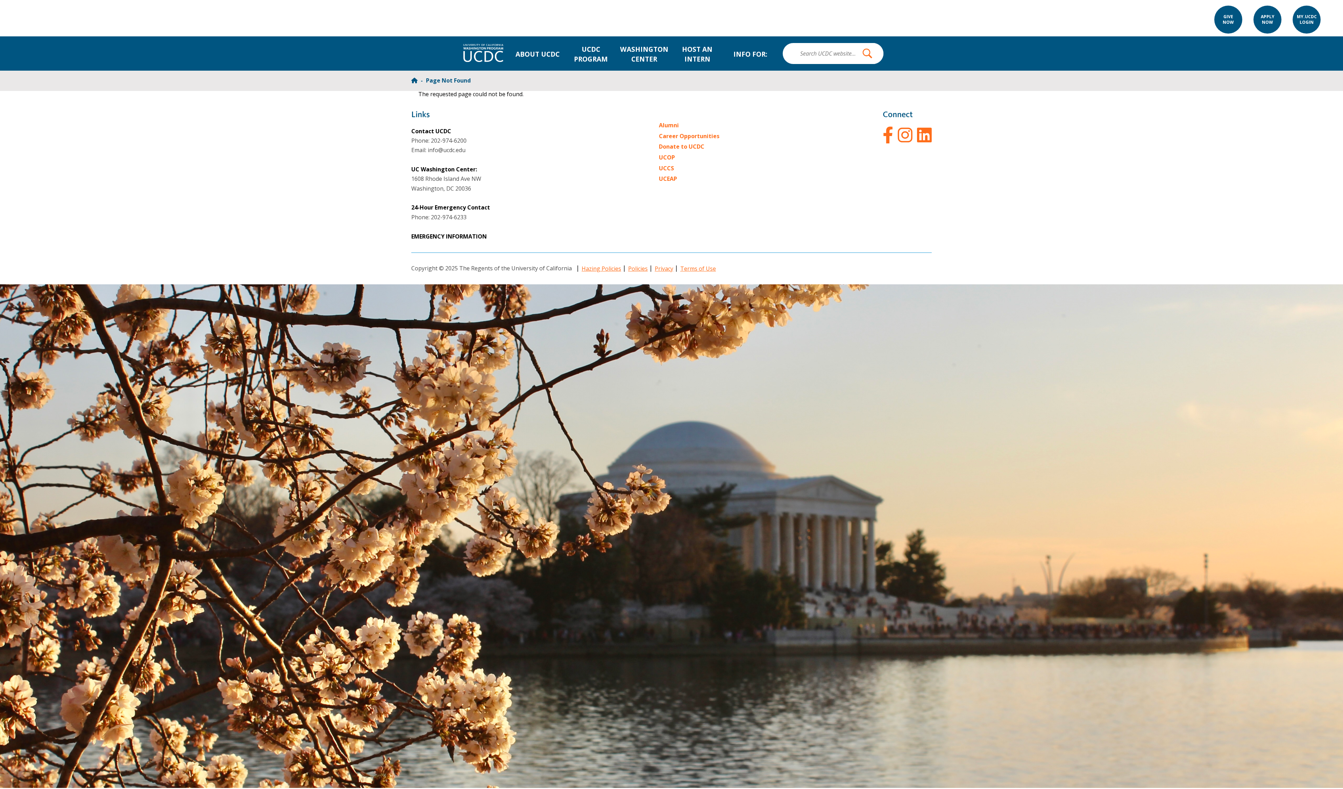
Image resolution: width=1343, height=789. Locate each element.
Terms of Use (698, 268)
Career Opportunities (689, 136)
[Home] (415, 80)
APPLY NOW (1267, 19)
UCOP (667, 157)
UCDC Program (591, 54)
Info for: (750, 54)
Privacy (664, 268)
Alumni (669, 125)
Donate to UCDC (681, 146)
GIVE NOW (1228, 19)
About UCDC (538, 54)
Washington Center (644, 54)
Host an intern (697, 54)
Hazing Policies (601, 268)
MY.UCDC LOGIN (1307, 19)
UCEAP (668, 179)
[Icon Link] (888, 135)
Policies (638, 268)
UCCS (666, 168)
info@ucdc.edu (447, 150)
